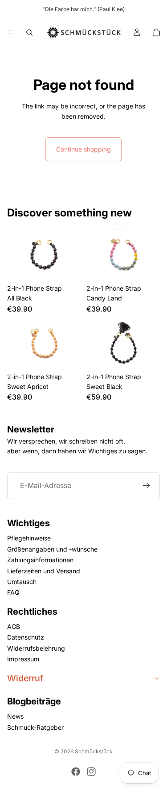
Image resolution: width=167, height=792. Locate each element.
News (15, 716)
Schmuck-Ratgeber (35, 727)
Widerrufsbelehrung (36, 648)
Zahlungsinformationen (40, 560)
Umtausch (22, 581)
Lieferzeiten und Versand (43, 571)
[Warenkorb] (156, 32)
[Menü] (10, 32)
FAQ (13, 592)
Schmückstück (94, 751)
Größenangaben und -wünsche (52, 549)
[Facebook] (75, 771)
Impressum (23, 659)
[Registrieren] (146, 485)
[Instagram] (91, 771)
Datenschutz (25, 637)
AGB (13, 626)
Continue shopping (83, 149)
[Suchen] (29, 32)
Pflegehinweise (29, 538)
